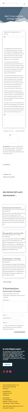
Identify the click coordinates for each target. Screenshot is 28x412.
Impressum (6, 388)
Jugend (22, 209)
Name (5, 315)
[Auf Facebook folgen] (7, 371)
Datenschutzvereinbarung (9, 387)
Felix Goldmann (9, 260)
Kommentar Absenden (20, 332)
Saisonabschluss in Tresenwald (11, 259)
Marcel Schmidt (9, 234)
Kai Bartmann (8, 209)
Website (5, 322)
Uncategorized (6, 164)
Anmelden (7, 364)
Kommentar (6, 300)
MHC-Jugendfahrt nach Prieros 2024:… (13, 233)
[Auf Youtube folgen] (4, 371)
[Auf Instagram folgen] (10, 371)
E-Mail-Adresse (7, 318)
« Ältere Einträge (7, 282)
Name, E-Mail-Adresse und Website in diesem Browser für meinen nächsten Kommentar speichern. (13, 327)
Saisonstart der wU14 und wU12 (12, 208)
